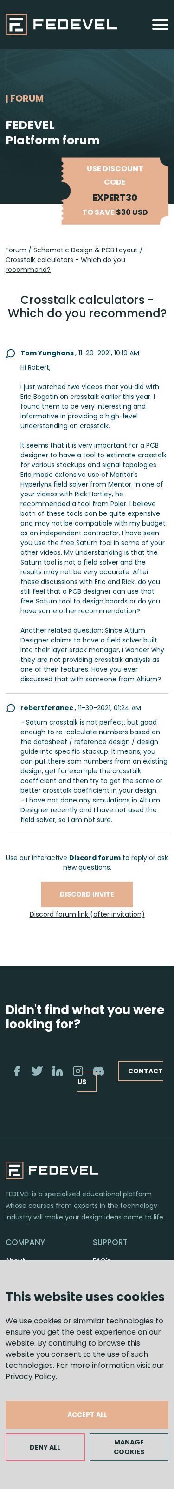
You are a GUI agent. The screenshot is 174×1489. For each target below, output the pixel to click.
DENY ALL (45, 1447)
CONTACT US (120, 1076)
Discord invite (87, 894)
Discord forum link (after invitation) (87, 914)
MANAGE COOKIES (129, 1447)
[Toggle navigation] (160, 24)
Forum (16, 250)
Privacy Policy (31, 1376)
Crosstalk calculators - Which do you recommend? (65, 264)
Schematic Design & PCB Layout (85, 250)
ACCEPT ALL (87, 1414)
